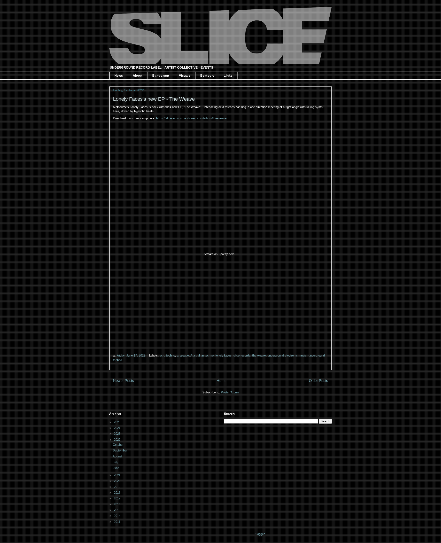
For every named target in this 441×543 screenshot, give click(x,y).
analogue (183, 355)
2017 (117, 498)
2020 (117, 481)
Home (221, 381)
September (120, 450)
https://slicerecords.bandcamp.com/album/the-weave (191, 118)
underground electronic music (287, 355)
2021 (117, 475)
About (137, 75)
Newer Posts (123, 381)
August (118, 456)
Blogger (259, 534)
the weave (259, 355)
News (118, 75)
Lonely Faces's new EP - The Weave (154, 99)
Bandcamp (160, 75)
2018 (117, 492)
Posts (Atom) (230, 392)
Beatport (207, 75)
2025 (117, 422)
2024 (117, 428)
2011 (117, 522)
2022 (117, 439)
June (116, 468)
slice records (241, 355)
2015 (117, 510)
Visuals (184, 75)
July (116, 462)
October (118, 444)
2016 (117, 504)
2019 (117, 487)
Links (228, 75)
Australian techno (202, 355)
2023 (117, 433)
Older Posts (318, 381)
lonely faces (223, 355)
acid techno (167, 355)
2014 (117, 516)
